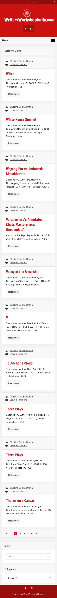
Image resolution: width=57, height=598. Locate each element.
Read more (13, 94)
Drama (29, 61)
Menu (5, 40)
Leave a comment (18, 64)
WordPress (28, 594)
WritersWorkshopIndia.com (29, 20)
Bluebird (14, 61)
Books (22, 61)
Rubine (41, 594)
